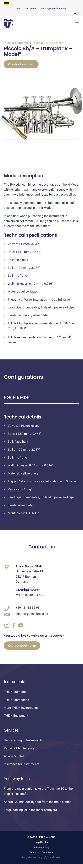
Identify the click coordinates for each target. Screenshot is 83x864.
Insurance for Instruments (21, 764)
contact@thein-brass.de (53, 8)
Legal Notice (41, 842)
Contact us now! (21, 64)
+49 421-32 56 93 (26, 8)
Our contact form (22, 645)
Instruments (14, 682)
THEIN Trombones (16, 700)
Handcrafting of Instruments (23, 740)
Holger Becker (17, 397)
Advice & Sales (14, 756)
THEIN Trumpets (15, 692)
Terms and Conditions (41, 852)
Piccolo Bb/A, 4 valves (47, 43)
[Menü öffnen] (77, 23)
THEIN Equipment (16, 715)
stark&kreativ (54, 857)
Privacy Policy (41, 847)
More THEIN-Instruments (21, 707)
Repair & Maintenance (19, 748)
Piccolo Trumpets (16, 43)
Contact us (41, 547)
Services (11, 730)
